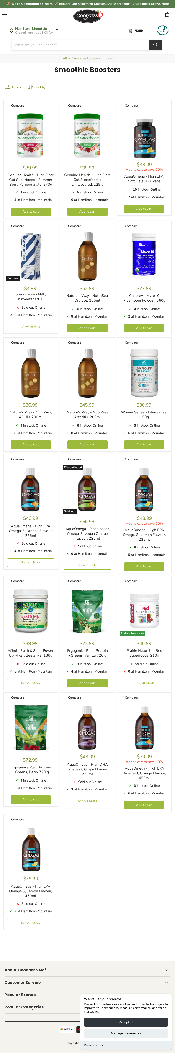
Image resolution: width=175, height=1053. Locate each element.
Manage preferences (126, 1033)
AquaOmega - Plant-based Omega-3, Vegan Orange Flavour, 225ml (87, 533)
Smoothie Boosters (86, 58)
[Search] (155, 45)
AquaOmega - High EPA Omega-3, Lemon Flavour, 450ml (30, 891)
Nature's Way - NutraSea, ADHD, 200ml (31, 415)
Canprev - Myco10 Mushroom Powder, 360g (144, 298)
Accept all (126, 1022)
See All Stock (30, 562)
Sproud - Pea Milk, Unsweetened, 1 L (30, 297)
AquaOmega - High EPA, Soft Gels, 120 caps (144, 179)
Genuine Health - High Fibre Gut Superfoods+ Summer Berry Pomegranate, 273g (31, 180)
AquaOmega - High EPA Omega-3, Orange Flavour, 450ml (144, 773)
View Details (31, 327)
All (65, 58)
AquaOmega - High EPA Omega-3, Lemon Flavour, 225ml (144, 535)
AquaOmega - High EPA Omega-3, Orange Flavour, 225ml (31, 531)
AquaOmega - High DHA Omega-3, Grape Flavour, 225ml (87, 769)
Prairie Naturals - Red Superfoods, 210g (144, 653)
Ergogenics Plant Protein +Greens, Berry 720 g (30, 770)
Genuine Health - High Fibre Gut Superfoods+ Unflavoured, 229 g (87, 180)
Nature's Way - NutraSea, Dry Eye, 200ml (87, 298)
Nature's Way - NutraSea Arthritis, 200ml (87, 415)
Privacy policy (93, 1045)
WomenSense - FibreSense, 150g (144, 415)
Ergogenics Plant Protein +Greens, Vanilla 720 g (87, 653)
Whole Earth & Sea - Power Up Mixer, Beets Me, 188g (31, 653)
